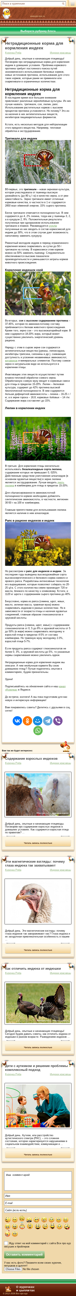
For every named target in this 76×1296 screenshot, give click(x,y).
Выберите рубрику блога (38, 30)
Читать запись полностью (38, 843)
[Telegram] (47, 718)
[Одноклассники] (27, 718)
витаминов (11, 360)
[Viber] (58, 718)
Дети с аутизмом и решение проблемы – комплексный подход (38, 1068)
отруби (53, 225)
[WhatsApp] (38, 728)
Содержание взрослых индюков (31, 758)
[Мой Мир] (37, 718)
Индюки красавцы (60, 52)
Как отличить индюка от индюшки (33, 968)
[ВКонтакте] (17, 718)
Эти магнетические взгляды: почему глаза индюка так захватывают (35, 863)
